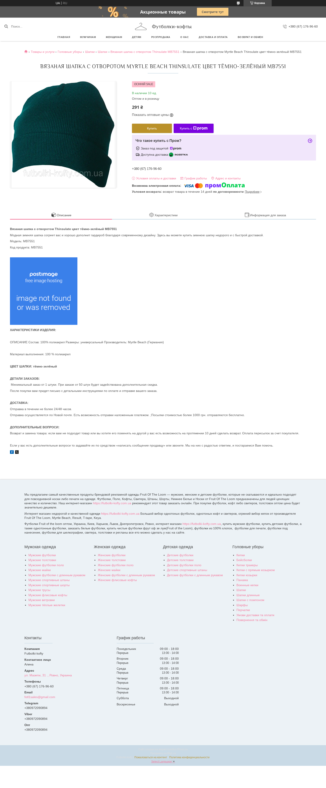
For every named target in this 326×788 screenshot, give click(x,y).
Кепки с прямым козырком (255, 570)
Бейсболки (244, 560)
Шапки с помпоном (250, 600)
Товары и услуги (43, 52)
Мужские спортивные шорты (49, 585)
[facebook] (12, 453)
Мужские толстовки (42, 560)
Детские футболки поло (184, 565)
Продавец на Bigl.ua (163, 753)
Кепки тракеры (247, 565)
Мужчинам (88, 37)
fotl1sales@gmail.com (39, 697)
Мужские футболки (42, 555)
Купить (152, 128)
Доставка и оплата (213, 37)
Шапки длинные (248, 595)
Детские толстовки (180, 560)
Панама (242, 580)
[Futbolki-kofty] (140, 26)
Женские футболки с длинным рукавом (126, 575)
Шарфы (242, 605)
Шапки (90, 52)
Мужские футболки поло (46, 565)
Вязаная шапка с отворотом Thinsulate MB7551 (144, 52)
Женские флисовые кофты (117, 580)
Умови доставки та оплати (255, 615)
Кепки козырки (246, 575)
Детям (136, 37)
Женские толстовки (112, 560)
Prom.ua (182, 749)
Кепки (240, 555)
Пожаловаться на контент (150, 757)
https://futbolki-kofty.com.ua (112, 503)
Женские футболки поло (116, 565)
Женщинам (114, 37)
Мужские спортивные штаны (49, 580)
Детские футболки (180, 555)
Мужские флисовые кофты (47, 595)
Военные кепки (247, 585)
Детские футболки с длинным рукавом (195, 575)
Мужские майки (39, 570)
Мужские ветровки (41, 600)
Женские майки (109, 570)
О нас (184, 37)
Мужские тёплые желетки (46, 605)
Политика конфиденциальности (189, 757)
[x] (17, 453)
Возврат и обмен (250, 37)
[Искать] (6, 26)
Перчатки (243, 610)
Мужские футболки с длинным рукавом (56, 575)
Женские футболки (112, 555)
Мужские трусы (39, 590)
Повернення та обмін (251, 620)
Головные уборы (70, 52)
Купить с (186, 128)
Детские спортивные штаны (187, 570)
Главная (63, 37)
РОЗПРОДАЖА (160, 37)
